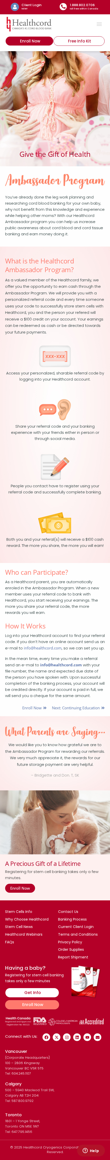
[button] (99, 24)
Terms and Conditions (78, 934)
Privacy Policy (70, 942)
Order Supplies (71, 949)
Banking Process (72, 919)
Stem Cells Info (18, 911)
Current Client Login (76, 926)
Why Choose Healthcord (27, 919)
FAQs (9, 942)
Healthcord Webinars (23, 934)
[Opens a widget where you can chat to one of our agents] (91, 1151)
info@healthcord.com (43, 647)
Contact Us (68, 911)
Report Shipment (73, 957)
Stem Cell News (19, 926)
